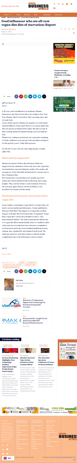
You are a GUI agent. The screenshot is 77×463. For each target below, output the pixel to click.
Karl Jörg (12, 29)
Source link (6, 254)
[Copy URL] (44, 96)
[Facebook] (54, 4)
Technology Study (7, 355)
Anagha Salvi (57, 88)
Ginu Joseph (25, 345)
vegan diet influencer (12, 265)
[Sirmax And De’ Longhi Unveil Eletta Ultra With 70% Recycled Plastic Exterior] (11, 321)
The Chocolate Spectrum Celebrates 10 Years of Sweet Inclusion (46, 361)
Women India (50, 430)
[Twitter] (71, 4)
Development (24, 355)
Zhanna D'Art (30, 265)
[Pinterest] (21, 96)
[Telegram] (67, 4)
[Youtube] (54, 8)
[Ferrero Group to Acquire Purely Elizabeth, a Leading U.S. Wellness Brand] (64, 83)
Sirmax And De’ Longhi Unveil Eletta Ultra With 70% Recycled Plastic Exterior (35, 320)
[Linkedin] (62, 4)
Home (3, 17)
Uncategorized (13, 17)
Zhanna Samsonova (11, 267)
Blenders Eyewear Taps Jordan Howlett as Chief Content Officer (27, 361)
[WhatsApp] (26, 96)
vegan (21, 262)
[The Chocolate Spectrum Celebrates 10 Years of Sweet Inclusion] (46, 350)
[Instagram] (58, 4)
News (24, 298)
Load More (19, 448)
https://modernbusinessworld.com (25, 283)
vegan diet (31, 262)
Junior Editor (43, 345)
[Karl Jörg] (9, 284)
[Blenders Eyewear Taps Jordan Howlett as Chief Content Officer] (28, 350)
